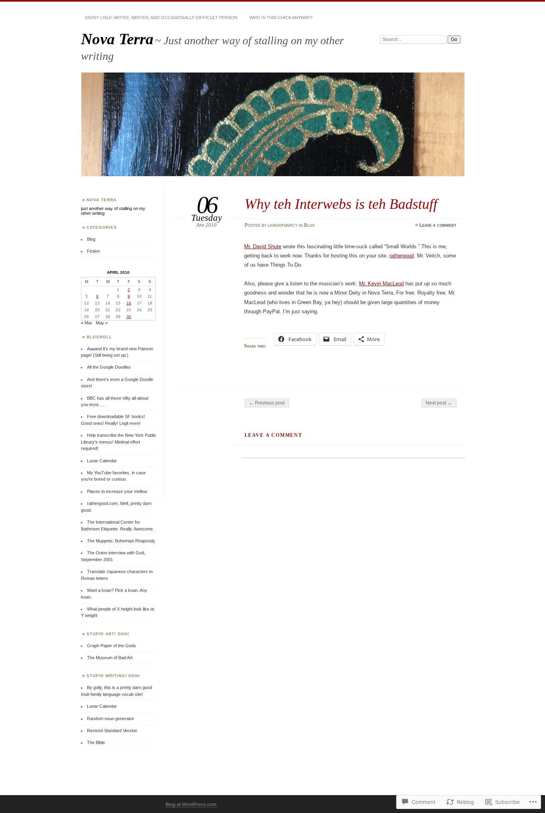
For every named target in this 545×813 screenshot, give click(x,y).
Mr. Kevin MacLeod (381, 284)
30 (128, 316)
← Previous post (266, 403)
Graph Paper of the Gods (111, 645)
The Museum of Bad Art (109, 657)
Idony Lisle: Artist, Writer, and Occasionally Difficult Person (161, 17)
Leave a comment (437, 225)
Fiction (93, 251)
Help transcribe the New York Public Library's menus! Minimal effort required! (118, 442)
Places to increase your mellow (117, 491)
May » (102, 322)
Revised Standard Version (112, 730)
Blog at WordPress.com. (191, 804)
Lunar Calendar (102, 460)
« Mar (86, 322)
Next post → (439, 403)
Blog (309, 225)
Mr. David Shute (262, 246)
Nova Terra (117, 38)
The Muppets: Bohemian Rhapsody (121, 540)
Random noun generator (110, 718)
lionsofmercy (283, 225)
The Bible (96, 742)
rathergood (401, 256)
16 (128, 303)
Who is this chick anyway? (280, 17)
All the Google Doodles (109, 367)
